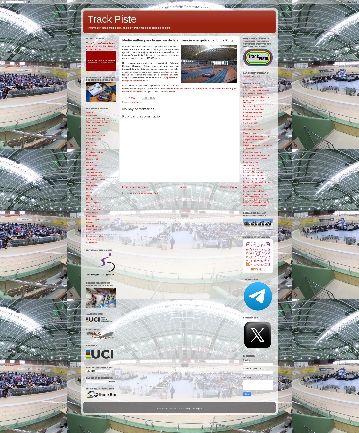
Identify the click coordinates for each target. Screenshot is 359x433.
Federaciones (92, 156)
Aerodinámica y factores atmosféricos (254, 101)
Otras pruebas (249, 133)
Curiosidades (92, 146)
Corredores (91, 142)
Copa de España (93, 132)
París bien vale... (93, 219)
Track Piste (112, 19)
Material (89, 189)
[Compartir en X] (148, 98)
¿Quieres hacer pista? (253, 87)
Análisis (89, 112)
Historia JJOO (92, 159)
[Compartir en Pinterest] (153, 98)
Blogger (198, 409)
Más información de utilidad (255, 206)
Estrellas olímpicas (94, 152)
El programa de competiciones (256, 136)
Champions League (95, 125)
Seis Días (90, 233)
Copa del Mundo (93, 139)
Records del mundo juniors (255, 159)
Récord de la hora (251, 162)
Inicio (183, 187)
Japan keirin (91, 169)
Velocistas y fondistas (252, 113)
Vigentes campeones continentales (252, 186)
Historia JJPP (92, 162)
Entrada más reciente (135, 187)
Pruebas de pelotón (252, 123)
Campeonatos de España (97, 119)
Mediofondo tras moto (253, 130)
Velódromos (137, 102)
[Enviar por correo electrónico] (143, 98)
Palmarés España (251, 169)
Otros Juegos (92, 213)
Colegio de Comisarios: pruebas (257, 145)
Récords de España (252, 152)
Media (89, 192)
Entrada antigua (227, 187)
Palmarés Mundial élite (253, 172)
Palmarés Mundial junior (254, 175)
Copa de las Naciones (96, 135)
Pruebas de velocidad (252, 116)
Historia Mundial (93, 166)
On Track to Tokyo (94, 206)
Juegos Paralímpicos (95, 179)
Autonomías (91, 115)
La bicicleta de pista (252, 106)
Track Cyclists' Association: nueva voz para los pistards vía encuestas (101, 46)
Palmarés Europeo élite (253, 179)
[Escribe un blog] (145, 98)
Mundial (89, 199)
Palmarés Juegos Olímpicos (255, 191)
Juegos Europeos (94, 172)
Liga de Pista (92, 186)
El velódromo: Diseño (252, 94)
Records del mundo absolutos (256, 155)
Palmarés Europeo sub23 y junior (258, 182)
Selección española (94, 236)
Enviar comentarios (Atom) (146, 193)
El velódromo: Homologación (256, 97)
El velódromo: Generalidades (256, 90)
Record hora (91, 226)
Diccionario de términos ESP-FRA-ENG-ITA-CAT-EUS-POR (256, 201)
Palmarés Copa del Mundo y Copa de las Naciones (255, 195)
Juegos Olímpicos (94, 176)
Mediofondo (91, 196)
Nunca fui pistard (93, 203)
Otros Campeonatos (95, 209)
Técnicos (90, 239)
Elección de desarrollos (253, 109)
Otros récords (249, 165)
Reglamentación (93, 229)
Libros (89, 182)
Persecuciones (249, 119)
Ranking (90, 223)
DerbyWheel (91, 149)
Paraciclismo (91, 216)
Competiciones (92, 129)
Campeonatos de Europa (97, 122)
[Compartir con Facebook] (151, 98)
